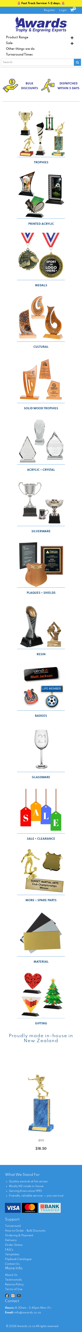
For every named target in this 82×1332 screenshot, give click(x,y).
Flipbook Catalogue (18, 1259)
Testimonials (13, 1279)
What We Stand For (22, 1175)
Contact (12, 1301)
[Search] (77, 62)
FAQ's (9, 1249)
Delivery (11, 1240)
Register (49, 10)
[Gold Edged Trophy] (40, 1094)
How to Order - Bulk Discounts (25, 1230)
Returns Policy (14, 1284)
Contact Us (12, 1264)
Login (63, 10)
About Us (11, 1275)
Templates (12, 1254)
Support (12, 1219)
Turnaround (13, 1226)
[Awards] (41, 24)
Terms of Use (13, 1289)
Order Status (13, 1245)
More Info (13, 1268)
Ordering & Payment (19, 1235)
